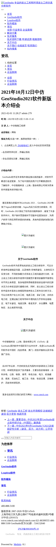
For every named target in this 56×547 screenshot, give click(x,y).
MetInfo (17, 544)
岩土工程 (22, 410)
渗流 (3, 414)
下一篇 (30, 429)
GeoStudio (12, 410)
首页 (9, 14)
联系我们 (32, 45)
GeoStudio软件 (14, 17)
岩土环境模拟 (35, 410)
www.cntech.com (41, 394)
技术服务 (12, 36)
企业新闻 (27, 30)
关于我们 (12, 45)
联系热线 (6, 500)
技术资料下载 (14, 39)
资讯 (9, 26)
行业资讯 (17, 30)
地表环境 (21, 414)
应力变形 (11, 414)
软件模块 (12, 23)
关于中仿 (12, 42)
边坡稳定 (48, 410)
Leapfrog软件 (14, 20)
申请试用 (27, 39)
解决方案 (12, 33)
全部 (9, 30)
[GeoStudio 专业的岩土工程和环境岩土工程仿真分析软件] (28, 4)
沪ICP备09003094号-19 (28, 529)
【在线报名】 (23, 145)
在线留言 (22, 45)
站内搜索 (12, 48)
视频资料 (37, 39)
